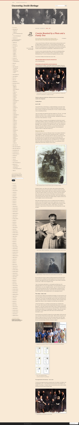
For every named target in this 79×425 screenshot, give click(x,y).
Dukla (14, 93)
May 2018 (14, 241)
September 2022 (15, 213)
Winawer (14, 56)
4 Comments (64, 38)
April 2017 (14, 262)
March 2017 (14, 264)
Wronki (14, 137)
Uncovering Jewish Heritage (25, 5)
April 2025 (14, 195)
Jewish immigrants (15, 74)
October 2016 (14, 273)
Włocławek (14, 138)
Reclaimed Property (15, 153)
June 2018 (14, 239)
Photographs (40, 39)
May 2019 (14, 229)
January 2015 (14, 308)
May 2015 (14, 301)
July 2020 (14, 220)
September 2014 (15, 315)
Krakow (14, 106)
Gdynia (14, 96)
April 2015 (14, 303)
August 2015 (14, 296)
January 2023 (14, 206)
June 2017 (14, 259)
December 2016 (15, 269)
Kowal (14, 103)
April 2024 (14, 202)
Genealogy (52, 38)
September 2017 (15, 255)
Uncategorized (15, 160)
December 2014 (15, 310)
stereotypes (14, 155)
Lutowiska (14, 117)
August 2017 (14, 257)
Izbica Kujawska (15, 100)
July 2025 (14, 192)
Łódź (14, 141)
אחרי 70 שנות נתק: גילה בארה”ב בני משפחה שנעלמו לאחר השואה (46, 59)
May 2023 (14, 204)
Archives (14, 30)
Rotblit (14, 53)
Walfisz (14, 54)
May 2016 (14, 280)
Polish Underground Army (16, 168)
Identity (14, 63)
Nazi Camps (15, 167)
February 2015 (15, 306)
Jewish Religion (15, 76)
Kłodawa (14, 110)
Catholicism (14, 42)
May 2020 (14, 222)
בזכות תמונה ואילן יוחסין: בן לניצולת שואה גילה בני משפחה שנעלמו (46, 64)
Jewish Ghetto (15, 165)
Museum (14, 69)
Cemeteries (14, 68)
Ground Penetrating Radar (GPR (17, 33)
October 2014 (14, 313)
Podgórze (14, 120)
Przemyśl (14, 123)
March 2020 (14, 225)
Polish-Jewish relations (46, 39)
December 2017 (15, 250)
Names (14, 79)
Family (49, 38)
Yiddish (14, 170)
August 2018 (14, 236)
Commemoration (15, 61)
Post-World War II (53, 39)
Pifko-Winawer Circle (15, 83)
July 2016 (14, 278)
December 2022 (15, 208)
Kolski (36, 39)
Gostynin (14, 97)
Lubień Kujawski (15, 114)
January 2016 (14, 287)
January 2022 (14, 215)
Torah (14, 72)
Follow (13, 180)
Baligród (14, 86)
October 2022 (14, 211)
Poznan (14, 121)
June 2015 (14, 299)
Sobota (14, 131)
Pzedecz (14, 124)
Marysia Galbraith (42, 38)
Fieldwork (14, 32)
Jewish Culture (15, 66)
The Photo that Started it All (21, 2)
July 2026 (14, 185)
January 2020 (14, 227)
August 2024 (14, 197)
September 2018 (15, 234)
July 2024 (14, 199)
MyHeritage (31, 49)
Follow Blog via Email (17, 173)
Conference (14, 44)
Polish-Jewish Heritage (16, 146)
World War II (14, 164)
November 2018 (15, 232)
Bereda (47, 38)
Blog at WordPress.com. (28, 423)
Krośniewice (15, 107)
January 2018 (14, 248)
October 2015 (14, 292)
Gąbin (14, 99)
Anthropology (14, 29)
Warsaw (14, 134)
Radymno (14, 127)
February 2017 (15, 266)
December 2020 (15, 218)
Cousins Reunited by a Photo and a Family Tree (50, 34)
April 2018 (14, 243)
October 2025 (14, 190)
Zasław (14, 140)
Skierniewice (15, 130)
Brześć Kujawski (15, 89)
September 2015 (15, 294)
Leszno (14, 113)
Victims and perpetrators (16, 162)
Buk (13, 90)
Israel (55, 38)
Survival (14, 157)
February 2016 (15, 285)
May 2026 (14, 188)
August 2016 (14, 276)
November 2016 (15, 271)
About (13, 2)
